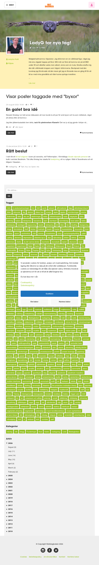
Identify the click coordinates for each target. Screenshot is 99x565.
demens (18, 237)
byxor (21, 127)
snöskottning (56, 368)
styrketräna (74, 377)
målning (20, 313)
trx (17, 398)
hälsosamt (11, 267)
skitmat (66, 364)
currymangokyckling (71, 233)
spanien (27, 373)
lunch (30, 309)
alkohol (30, 212)
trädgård (54, 389)
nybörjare (39, 334)
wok (37, 419)
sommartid (76, 368)
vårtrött (48, 406)
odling (69, 334)
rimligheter (11, 360)
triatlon (65, 394)
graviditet (17, 263)
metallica (10, 322)
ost (38, 339)
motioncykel (45, 326)
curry (59, 233)
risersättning (22, 360)
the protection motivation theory (64, 385)
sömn (85, 368)
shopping (22, 364)
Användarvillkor (50, 557)
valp (59, 402)
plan (54, 347)
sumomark (45, 381)
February (11, 471)
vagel (31, 402)
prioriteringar (22, 351)
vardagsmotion (12, 406)
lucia (18, 309)
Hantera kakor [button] (64, 302)
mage (56, 309)
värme (33, 406)
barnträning (63, 220)
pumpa (9, 356)
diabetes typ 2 (39, 237)
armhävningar (73, 212)
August (11, 447)
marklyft (10, 318)
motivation (69, 326)
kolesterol (81, 284)
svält (53, 381)
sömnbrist (10, 373)
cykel (84, 233)
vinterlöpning (79, 415)
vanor (65, 402)
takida (73, 381)
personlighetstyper (26, 347)
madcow (38, 309)
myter (61, 330)
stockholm (61, 373)
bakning (10, 220)
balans (18, 220)
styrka (65, 377)
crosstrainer (50, 233)
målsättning (29, 313)
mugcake (20, 330)
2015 (9, 513)
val (43, 402)
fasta (37, 246)
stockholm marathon (76, 373)
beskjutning (55, 159)
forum (26, 254)
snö (47, 368)
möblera (10, 326)
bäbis (45, 216)
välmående (51, 402)
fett (42, 246)
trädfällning (44, 389)
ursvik (55, 398)
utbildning (63, 398)
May (9, 459)
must (44, 330)
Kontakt (62, 557)
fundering (79, 254)
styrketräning (86, 377)
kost (8, 292)
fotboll (46, 254)
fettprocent (60, 246)
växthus (57, 406)
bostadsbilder (67, 229)
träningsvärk (38, 394)
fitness (21, 250)
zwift (52, 419)
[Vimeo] (56, 550)
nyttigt (47, 334)
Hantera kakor (73, 557)
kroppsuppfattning (14, 296)
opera (21, 339)
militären (39, 322)
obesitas (55, 334)
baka (82, 216)
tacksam (65, 381)
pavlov (61, 343)
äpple (56, 212)
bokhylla (41, 229)
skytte (24, 368)
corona (40, 233)
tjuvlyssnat (11, 389)
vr (24, 419)
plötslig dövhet (80, 347)
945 (38, 208)
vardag (77, 402)
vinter (60, 415)
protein (57, 351)
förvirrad (34, 254)
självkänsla (41, 364)
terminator (36, 385)
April (10, 463)
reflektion (59, 356)
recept (51, 356)
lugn (24, 309)
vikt (10, 127)
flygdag (36, 250)
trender (48, 394)
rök (31, 360)
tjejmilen (88, 385)
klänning (17, 284)
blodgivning (84, 225)
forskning (17, 254)
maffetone (48, 309)
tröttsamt (10, 398)
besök (41, 225)
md (68, 318)
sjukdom (51, 364)
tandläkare (11, 385)
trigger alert (75, 394)
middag (19, 322)
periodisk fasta (76, 343)
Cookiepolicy (26, 282)
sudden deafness (13, 381)
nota (17, 334)
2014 (9, 516)
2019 (9, 498)
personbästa (12, 347)
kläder (9, 284)
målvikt (39, 313)
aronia (83, 212)
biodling (74, 225)
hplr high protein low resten (17, 271)
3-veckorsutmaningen (21, 208)
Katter (47, 431)
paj (8, 343)
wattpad (31, 419)
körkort (81, 288)
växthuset (65, 406)
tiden (81, 385)
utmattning (11, 402)
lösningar (10, 309)
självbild (31, 364)
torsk (35, 389)
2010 (9, 531)
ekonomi (72, 242)
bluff (26, 229)
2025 (9, 475)
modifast (19, 326)
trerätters (56, 394)
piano (38, 347)
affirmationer (61, 208)
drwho (19, 242)
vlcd (19, 419)
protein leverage (68, 351)
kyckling (10, 301)
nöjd (84, 330)
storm (21, 377)
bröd (87, 229)
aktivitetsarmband (81, 208)
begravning (31, 225)
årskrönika (11, 216)
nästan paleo (70, 330)
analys (48, 212)
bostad (57, 229)
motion (36, 326)
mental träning (84, 318)
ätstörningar (36, 216)
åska (19, 216)
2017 (9, 505)
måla (74, 309)
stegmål (52, 373)
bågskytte (73, 216)
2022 (9, 487)
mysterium (52, 330)
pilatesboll (46, 347)
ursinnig (47, 398)
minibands (59, 322)
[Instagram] (43, 550)
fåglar (30, 246)
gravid (9, 263)
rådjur (29, 356)
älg (24, 212)
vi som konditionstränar (55, 411)
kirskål (88, 280)
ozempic (86, 339)
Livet (64, 431)
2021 (9, 490)
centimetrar (25, 233)
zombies (45, 419)
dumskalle (56, 242)
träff (82, 389)
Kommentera (87, 133)
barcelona (37, 220)
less (8, 305)
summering (27, 381)
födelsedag (57, 250)
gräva (82, 258)
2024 (9, 479)
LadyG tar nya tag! (50, 43)
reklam (81, 356)
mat (24, 318)
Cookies (23, 557)
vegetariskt (29, 411)
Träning (16, 394)
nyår (31, 334)
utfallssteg (73, 398)
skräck (86, 364)
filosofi (69, 246)
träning (9, 431)
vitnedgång (11, 419)
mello (74, 318)
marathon (79, 313)
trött (83, 394)
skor (79, 364)
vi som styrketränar (74, 411)
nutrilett (24, 334)
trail (87, 389)
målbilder (10, 313)
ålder (9, 212)
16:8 (8, 208)
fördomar (84, 250)
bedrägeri (21, 225)
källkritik (10, 280)
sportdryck (37, 373)
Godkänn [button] (49, 294)
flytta (48, 250)
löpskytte (82, 305)
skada (59, 364)
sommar (66, 368)
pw (16, 356)
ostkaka (45, 339)
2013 (9, 520)
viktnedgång (29, 415)
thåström (46, 385)
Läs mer (32, 83)
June (10, 455)
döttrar (73, 237)
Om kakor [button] (34, 302)
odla (63, 334)
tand (79, 381)
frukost (71, 254)
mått (63, 318)
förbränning (74, 250)
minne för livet (71, 322)
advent (51, 208)
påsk (34, 343)
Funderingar (31, 431)
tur (30, 166)
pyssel (22, 356)
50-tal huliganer (22, 156)
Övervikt (77, 339)
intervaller (84, 271)
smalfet (31, 368)
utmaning (83, 398)
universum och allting (33, 398)
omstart (84, 334)
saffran (67, 360)
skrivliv (16, 368)
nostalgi (10, 334)
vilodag (44, 415)
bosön (49, 229)
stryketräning (48, 377)
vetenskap (40, 411)
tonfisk (28, 389)
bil (57, 225)
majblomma (65, 309)
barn (45, 220)
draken (81, 237)
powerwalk (11, 351)
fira (83, 246)
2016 (9, 509)
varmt (41, 406)
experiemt (11, 246)
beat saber (75, 220)
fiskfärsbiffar (11, 250)
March (10, 467)
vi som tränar (12, 415)
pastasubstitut (44, 343)
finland (76, 246)
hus (26, 166)
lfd (13, 305)
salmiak (75, 360)
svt (58, 381)
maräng (70, 313)
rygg (60, 360)
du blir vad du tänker (31, 242)
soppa (19, 373)
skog (73, 364)
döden (66, 237)
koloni (9, 288)
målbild (81, 309)
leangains (87, 301)
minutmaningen (85, 322)
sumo (36, 381)
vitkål (88, 415)
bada (65, 216)
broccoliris (79, 229)
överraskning (55, 339)
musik (28, 330)
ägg (70, 208)
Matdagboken (34, 318)
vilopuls (53, 415)
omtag (9, 339)
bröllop (9, 233)
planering (69, 347)
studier (58, 377)
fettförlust (49, 246)
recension (42, 356)
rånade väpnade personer (78, 156)
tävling (27, 385)
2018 (9, 501)
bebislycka (11, 225)
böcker (33, 229)
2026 (9, 443)
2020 (9, 494)
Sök (9, 196)
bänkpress (27, 220)
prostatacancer (46, 351)
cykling (9, 237)
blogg (9, 229)
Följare (11, 63)
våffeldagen (22, 402)
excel (80, 242)
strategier (29, 377)
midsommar (29, 322)
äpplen (63, 212)
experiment (21, 246)
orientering (30, 339)
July (9, 451)
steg (45, 373)
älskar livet (39, 212)
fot (41, 254)
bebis (83, 220)
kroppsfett (85, 292)
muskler (36, 330)
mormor (28, 326)
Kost (40, 431)
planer (60, 347)
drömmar (10, 242)
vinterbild (68, 415)
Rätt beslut (16, 151)
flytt (22, 166)
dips (49, 237)
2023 (9, 483)
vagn (37, 402)
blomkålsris (18, 229)
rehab (74, 356)
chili (34, 233)
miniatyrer (49, 322)
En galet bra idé (22, 109)
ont (15, 339)
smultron (40, 368)
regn (67, 356)
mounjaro (10, 330)
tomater (20, 389)
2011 (9, 527)
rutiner (53, 360)
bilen (62, 225)
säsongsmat (11, 364)
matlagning (13, 166)
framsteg (62, 254)
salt (81, 360)
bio (68, 225)
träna (9, 394)
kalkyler (82, 275)
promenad (34, 351)
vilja (37, 415)
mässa (18, 318)
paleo (14, 343)
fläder (28, 250)
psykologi (80, 351)
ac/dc (44, 208)
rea (38, 166)
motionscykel (58, 326)
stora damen (12, 377)
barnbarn (53, 220)
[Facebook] (49, 550)
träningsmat (26, 394)
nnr (79, 330)
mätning (56, 318)
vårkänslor (25, 406)
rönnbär (38, 360)
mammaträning (50, 313)
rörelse (45, 360)
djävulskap (57, 237)
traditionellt (64, 389)
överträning (67, 339)
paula (54, 343)
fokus (66, 250)
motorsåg (79, 326)
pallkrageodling (24, 343)
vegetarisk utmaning (14, 411)
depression (27, 237)
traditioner (74, 389)
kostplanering (18, 292)
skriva (9, 368)
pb (67, 343)
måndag (61, 313)
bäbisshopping (55, 216)
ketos (82, 280)
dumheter (45, 242)
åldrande (16, 212)
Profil (13, 59)
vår (71, 402)
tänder (86, 381)
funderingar (11, 258)
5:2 (33, 208)
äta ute (26, 216)
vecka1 (74, 406)
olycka (76, 334)
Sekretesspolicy (35, 557)
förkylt (9, 254)
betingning (50, 225)
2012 (9, 524)
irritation (10, 275)
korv (88, 288)
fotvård (54, 254)
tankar (20, 385)
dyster (64, 242)
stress (38, 377)
